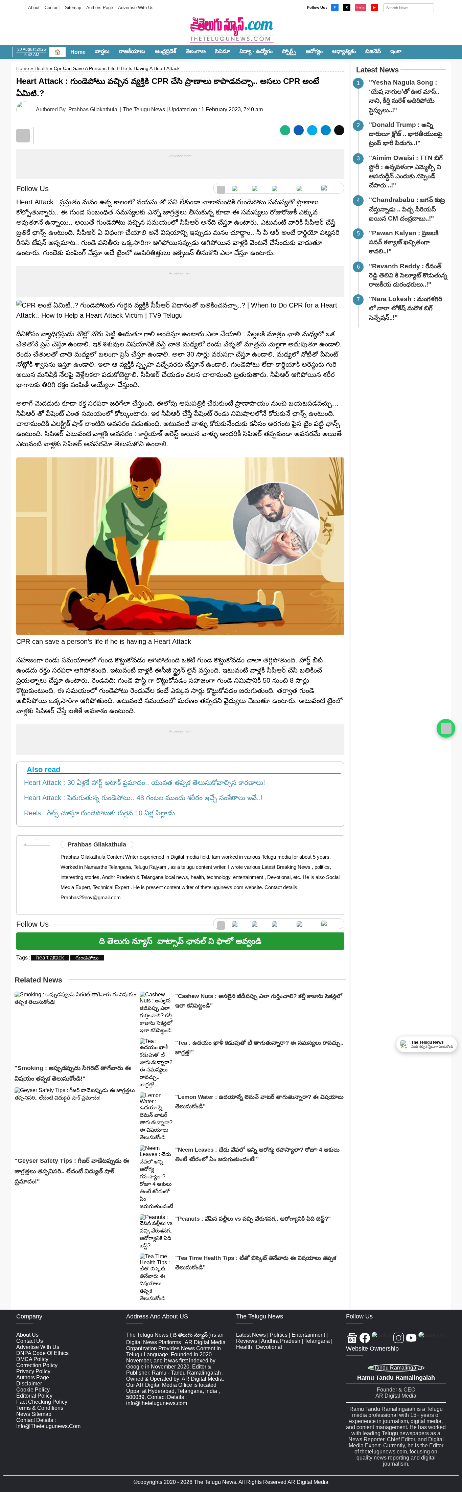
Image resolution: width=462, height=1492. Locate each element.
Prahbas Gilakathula (92, 109)
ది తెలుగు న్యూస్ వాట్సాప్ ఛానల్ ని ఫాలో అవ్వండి (180, 941)
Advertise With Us (136, 7)
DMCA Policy (32, 1359)
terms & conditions (39, 1408)
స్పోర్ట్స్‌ (289, 51)
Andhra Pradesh (280, 1341)
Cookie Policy (33, 1390)
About (34, 7)
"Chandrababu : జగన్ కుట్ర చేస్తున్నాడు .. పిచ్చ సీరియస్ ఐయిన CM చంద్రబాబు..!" (407, 209)
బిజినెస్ (373, 51)
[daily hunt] (331, 188)
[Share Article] (285, 130)
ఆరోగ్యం (314, 51)
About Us (27, 1335)
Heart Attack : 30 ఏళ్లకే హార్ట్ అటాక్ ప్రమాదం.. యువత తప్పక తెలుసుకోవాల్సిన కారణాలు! (142, 782)
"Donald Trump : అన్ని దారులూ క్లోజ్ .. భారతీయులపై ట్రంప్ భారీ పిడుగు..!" (405, 133)
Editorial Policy (34, 1396)
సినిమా (222, 51)
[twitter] (258, 188)
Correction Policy (36, 1365)
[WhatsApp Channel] (446, 728)
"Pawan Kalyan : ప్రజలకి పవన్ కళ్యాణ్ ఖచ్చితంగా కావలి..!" (404, 242)
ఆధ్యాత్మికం (344, 51)
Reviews (246, 1341)
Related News (38, 980)
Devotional (269, 1347)
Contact (52, 7)
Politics (278, 1335)
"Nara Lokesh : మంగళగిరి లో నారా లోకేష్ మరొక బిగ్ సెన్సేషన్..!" (405, 308)
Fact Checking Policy (41, 1402)
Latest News (377, 70)
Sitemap (73, 7)
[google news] (221, 188)
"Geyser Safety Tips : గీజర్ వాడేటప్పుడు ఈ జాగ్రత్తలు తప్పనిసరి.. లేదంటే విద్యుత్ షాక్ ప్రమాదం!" (72, 1171)
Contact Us (29, 1341)
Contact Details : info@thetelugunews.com (48, 1423)
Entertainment (308, 1335)
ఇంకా (395, 51)
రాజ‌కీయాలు (132, 51)
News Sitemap (33, 1414)
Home (78, 52)
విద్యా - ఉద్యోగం (256, 51)
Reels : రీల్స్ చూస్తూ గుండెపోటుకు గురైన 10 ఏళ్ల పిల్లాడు (97, 813)
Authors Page (99, 7)
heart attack (50, 957)
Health (41, 68)
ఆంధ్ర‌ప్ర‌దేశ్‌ (165, 51)
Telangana (317, 1341)
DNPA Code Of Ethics (42, 1353)
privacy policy (33, 1371)
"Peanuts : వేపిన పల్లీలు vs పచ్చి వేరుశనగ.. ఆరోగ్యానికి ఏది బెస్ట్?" (253, 1219)
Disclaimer (29, 1383)
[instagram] (281, 188)
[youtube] (305, 188)
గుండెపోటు (87, 957)
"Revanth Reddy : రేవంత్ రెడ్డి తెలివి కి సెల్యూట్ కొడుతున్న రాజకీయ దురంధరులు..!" (408, 275)
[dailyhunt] (432, 1338)
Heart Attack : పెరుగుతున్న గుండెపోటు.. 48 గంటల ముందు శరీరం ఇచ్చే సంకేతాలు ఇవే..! (141, 797)
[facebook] (238, 188)
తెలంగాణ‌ (196, 51)
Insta (360, 7)
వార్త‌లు (102, 51)
